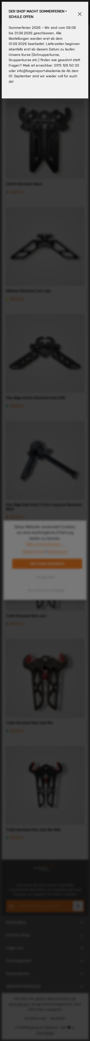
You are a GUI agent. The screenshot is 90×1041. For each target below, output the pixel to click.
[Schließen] (80, 13)
